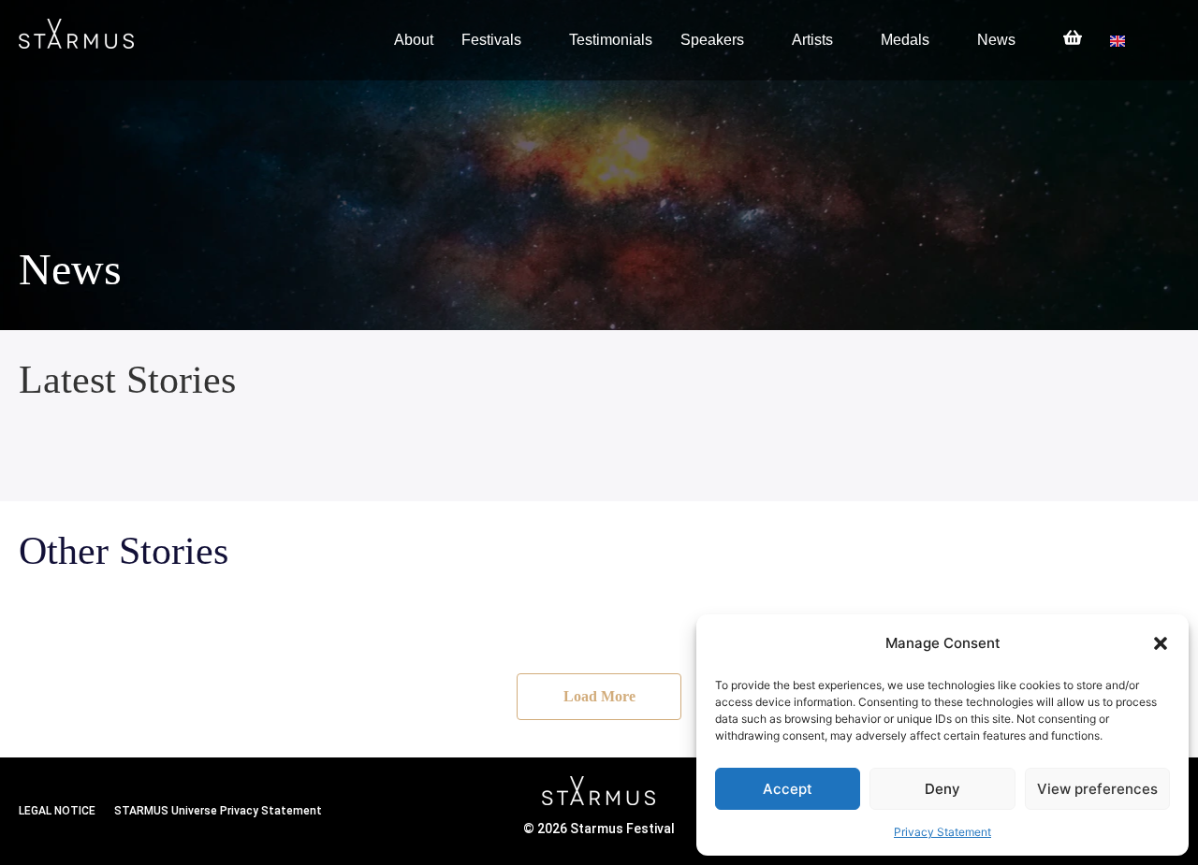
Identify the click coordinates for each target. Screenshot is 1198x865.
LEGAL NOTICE (57, 810)
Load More (599, 696)
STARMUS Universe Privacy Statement (218, 810)
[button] (1160, 643)
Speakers (712, 40)
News (996, 40)
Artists (812, 40)
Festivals (491, 40)
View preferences (1097, 789)
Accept (787, 789)
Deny (942, 789)
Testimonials (610, 40)
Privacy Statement (942, 832)
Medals (905, 40)
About (413, 40)
